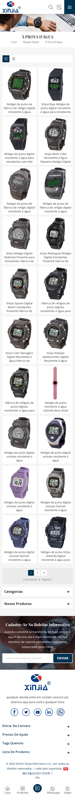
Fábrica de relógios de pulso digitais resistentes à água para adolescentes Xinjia (19, 406)
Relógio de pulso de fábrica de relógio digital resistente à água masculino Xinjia (19, 108)
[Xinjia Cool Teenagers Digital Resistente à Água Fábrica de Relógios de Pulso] (19, 333)
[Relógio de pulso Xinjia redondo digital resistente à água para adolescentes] (55, 532)
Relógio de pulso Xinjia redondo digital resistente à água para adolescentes (55, 556)
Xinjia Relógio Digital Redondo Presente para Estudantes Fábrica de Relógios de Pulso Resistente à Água (19, 257)
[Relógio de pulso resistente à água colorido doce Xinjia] (55, 383)
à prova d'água (53, 42)
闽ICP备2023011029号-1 (37, 773)
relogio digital (31, 42)
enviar (62, 658)
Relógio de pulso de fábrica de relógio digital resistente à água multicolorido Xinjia (19, 207)
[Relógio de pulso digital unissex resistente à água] (19, 433)
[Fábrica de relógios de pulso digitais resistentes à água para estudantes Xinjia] (55, 283)
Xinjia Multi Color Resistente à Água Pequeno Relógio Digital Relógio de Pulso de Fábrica (55, 158)
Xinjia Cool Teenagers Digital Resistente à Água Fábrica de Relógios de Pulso (19, 357)
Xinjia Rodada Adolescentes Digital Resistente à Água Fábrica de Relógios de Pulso (55, 357)
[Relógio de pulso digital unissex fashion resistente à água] (55, 483)
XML (37, 777)
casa (14, 42)
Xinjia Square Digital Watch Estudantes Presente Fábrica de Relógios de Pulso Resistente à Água (19, 307)
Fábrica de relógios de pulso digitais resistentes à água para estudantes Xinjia (55, 307)
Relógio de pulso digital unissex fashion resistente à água (56, 506)
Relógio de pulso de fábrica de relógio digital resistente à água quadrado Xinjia (55, 207)
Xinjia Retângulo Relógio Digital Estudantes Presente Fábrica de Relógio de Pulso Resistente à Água (55, 257)
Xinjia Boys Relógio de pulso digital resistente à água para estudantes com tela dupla (55, 108)
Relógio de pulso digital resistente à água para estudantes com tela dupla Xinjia (19, 158)
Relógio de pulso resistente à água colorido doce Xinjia (55, 406)
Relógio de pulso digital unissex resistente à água (19, 456)
